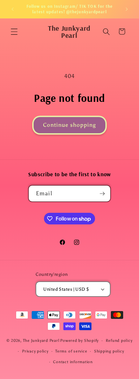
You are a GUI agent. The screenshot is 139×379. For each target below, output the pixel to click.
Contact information (73, 362)
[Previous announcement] (12, 9)
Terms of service (71, 351)
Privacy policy (35, 351)
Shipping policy (109, 351)
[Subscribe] (102, 193)
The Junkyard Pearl (41, 340)
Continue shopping (69, 125)
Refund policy (119, 340)
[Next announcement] (127, 9)
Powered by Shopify (79, 340)
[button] (14, 31)
